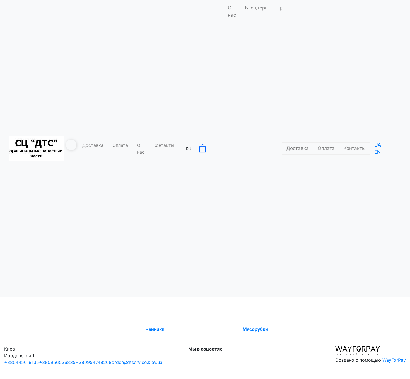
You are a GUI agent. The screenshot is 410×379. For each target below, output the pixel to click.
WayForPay (394, 360)
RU (188, 148)
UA (377, 145)
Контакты (163, 145)
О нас (140, 148)
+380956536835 (57, 362)
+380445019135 (21, 362)
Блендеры (257, 8)
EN (377, 152)
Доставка (92, 145)
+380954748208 (94, 362)
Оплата (120, 145)
